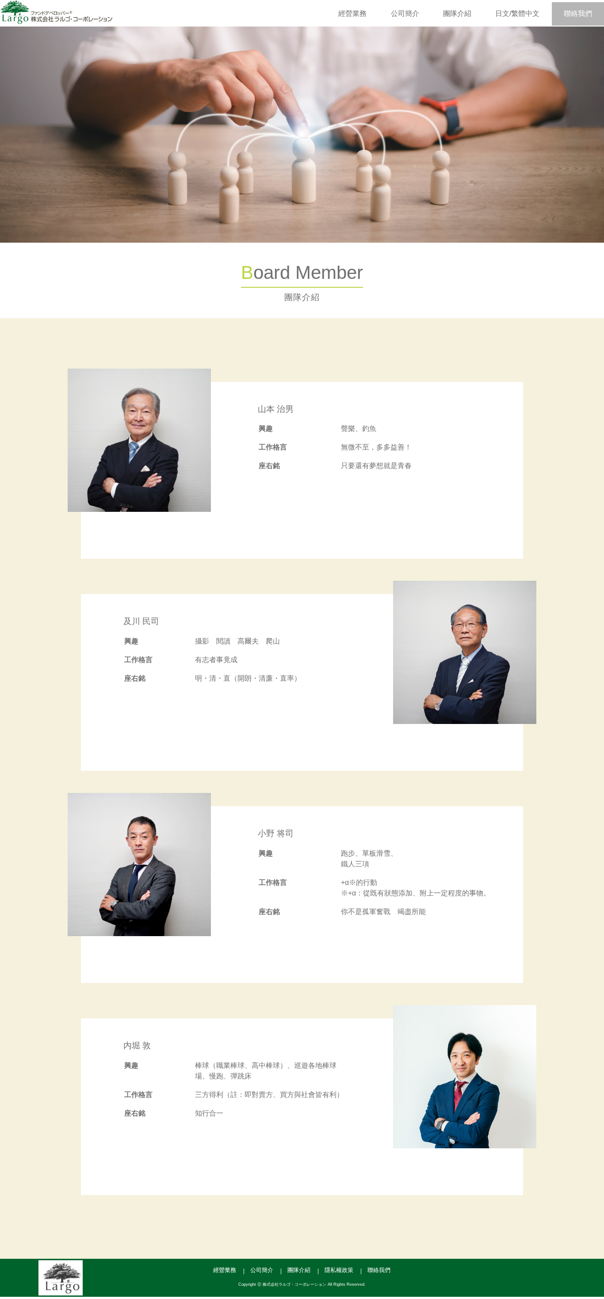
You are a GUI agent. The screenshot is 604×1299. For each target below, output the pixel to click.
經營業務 (352, 13)
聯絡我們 (578, 13)
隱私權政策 (339, 1270)
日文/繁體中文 (517, 13)
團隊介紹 (457, 13)
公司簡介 (405, 13)
